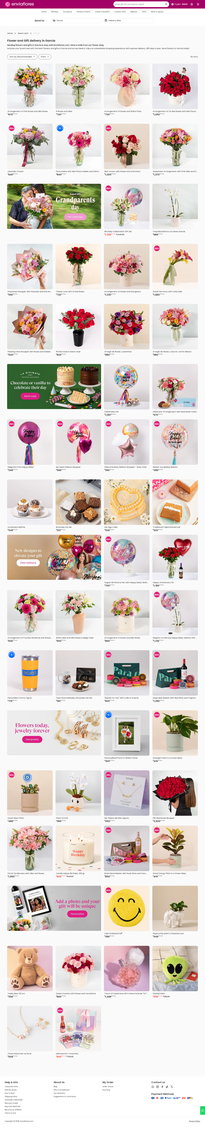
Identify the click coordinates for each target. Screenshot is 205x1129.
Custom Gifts (120, 12)
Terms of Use (10, 1113)
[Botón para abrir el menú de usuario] (191, 4)
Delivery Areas (11, 1090)
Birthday (54, 12)
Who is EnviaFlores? (62, 1090)
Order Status (107, 1086)
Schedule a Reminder (14, 1100)
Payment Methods (12, 1106)
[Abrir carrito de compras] (198, 4)
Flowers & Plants (83, 12)
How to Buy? (10, 1093)
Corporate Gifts (11, 1086)
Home (44, 12)
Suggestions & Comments (65, 1096)
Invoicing (106, 1090)
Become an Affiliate (13, 1110)
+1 (88, 118)
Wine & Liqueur (157, 12)
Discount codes (11, 1103)
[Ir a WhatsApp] (202, 1110)
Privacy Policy (194, 1121)
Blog (55, 1086)
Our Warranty (59, 1093)
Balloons (133, 12)
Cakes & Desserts (102, 12)
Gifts (144, 12)
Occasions (67, 12)
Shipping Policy (11, 1096)
